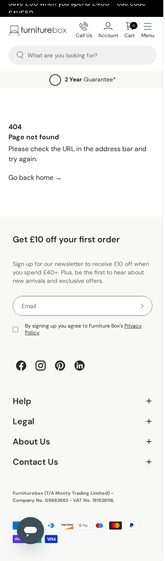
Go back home (35, 177)
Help (79, 401)
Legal (79, 421)
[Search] (20, 55)
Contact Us (79, 462)
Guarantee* (90, 79)
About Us (79, 441)
